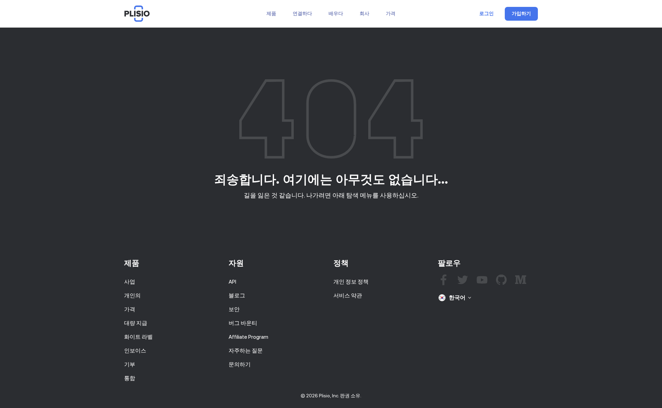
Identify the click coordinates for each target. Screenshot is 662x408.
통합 (129, 378)
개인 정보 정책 (351, 281)
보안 (234, 309)
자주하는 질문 (246, 350)
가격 (390, 14)
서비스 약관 (347, 295)
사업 (129, 281)
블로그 (237, 295)
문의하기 (240, 364)
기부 (129, 364)
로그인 (486, 14)
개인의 (132, 295)
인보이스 (135, 350)
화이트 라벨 (138, 337)
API (232, 281)
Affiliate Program (248, 337)
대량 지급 (135, 323)
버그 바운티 (243, 323)
